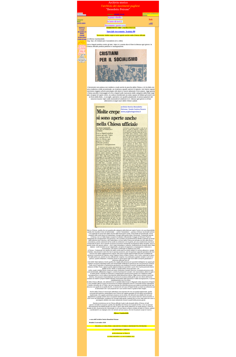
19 (151, 24)
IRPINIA (82, 28)
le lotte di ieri (82, 37)
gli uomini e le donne (82, 32)
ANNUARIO (81, 23)
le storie (82, 30)
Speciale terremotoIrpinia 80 (121, 31)
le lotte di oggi (82, 39)
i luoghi (82, 35)
